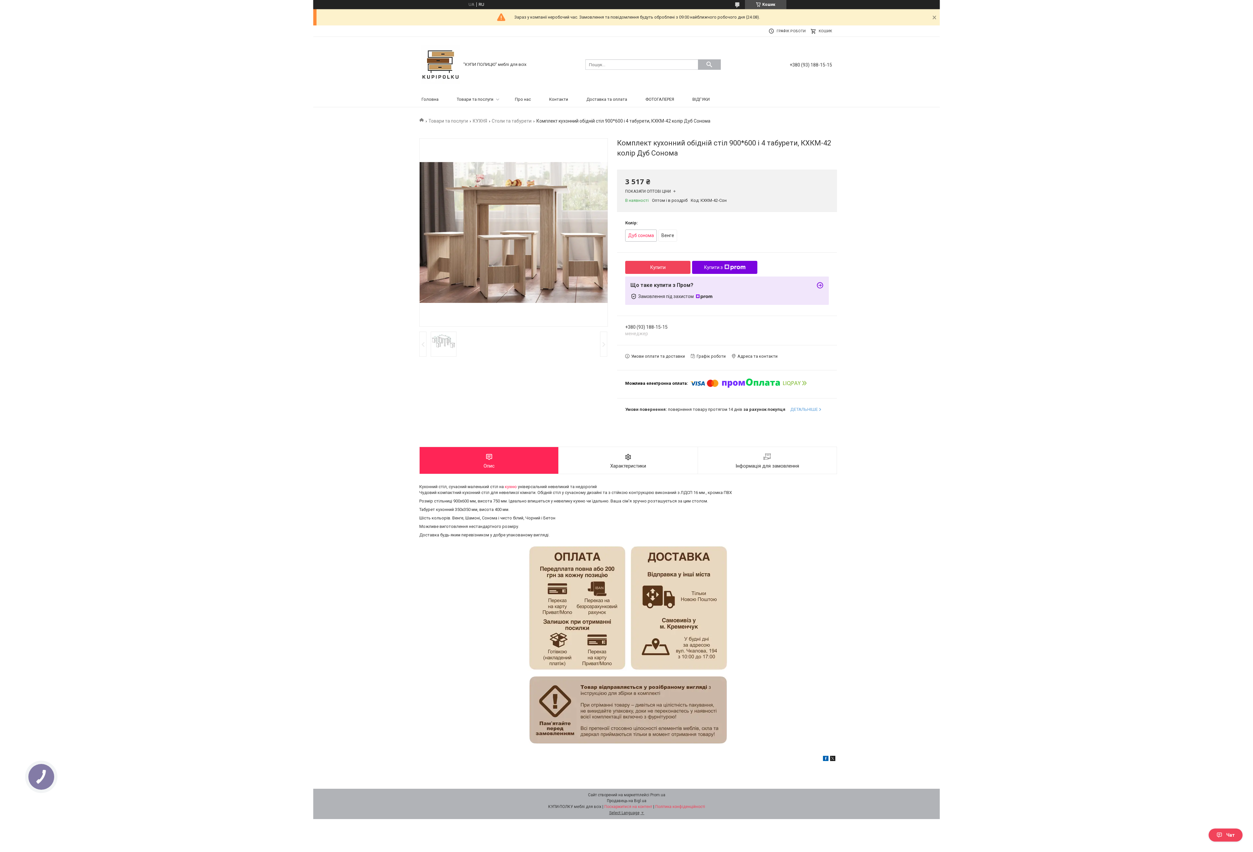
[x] (832, 759)
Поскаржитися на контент (628, 806)
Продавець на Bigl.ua (626, 801)
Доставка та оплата (606, 99)
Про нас (523, 99)
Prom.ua (657, 795)
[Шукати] (709, 64)
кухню (511, 486)
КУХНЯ (480, 121)
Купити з (713, 267)
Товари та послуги (475, 99)
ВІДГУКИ (701, 99)
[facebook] (825, 759)
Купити (658, 267)
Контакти (558, 99)
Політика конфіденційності (680, 806)
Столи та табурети (512, 121)
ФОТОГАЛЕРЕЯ (659, 99)
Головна (430, 99)
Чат (1230, 835)
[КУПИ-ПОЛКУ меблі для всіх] (440, 64)
